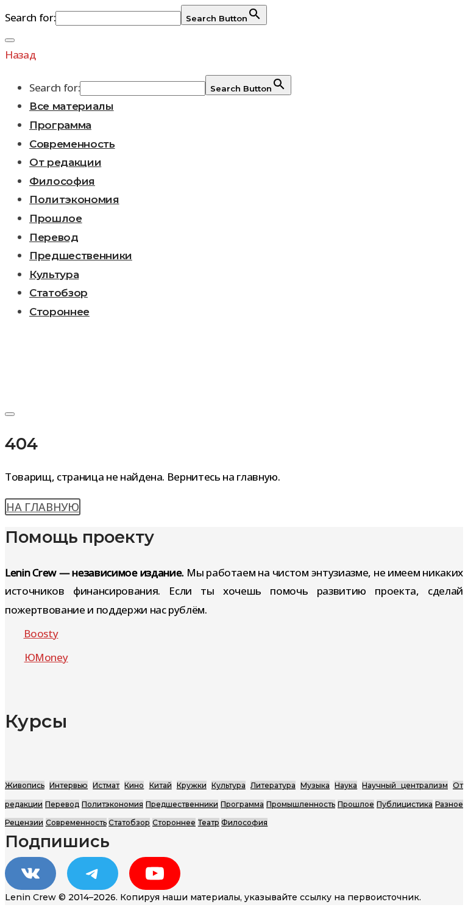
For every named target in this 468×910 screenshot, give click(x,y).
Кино (134, 785)
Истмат (106, 785)
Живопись (24, 785)
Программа (60, 125)
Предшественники (80, 255)
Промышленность (300, 804)
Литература (273, 785)
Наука (346, 785)
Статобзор (58, 293)
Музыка (315, 785)
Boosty (41, 633)
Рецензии (24, 822)
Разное (449, 804)
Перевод (54, 237)
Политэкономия (74, 199)
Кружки (192, 785)
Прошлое (55, 218)
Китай (160, 785)
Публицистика (405, 804)
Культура (54, 274)
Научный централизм (404, 785)
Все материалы (71, 106)
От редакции (65, 162)
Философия (62, 181)
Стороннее (59, 312)
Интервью (68, 785)
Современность (72, 144)
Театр (208, 822)
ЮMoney (46, 657)
